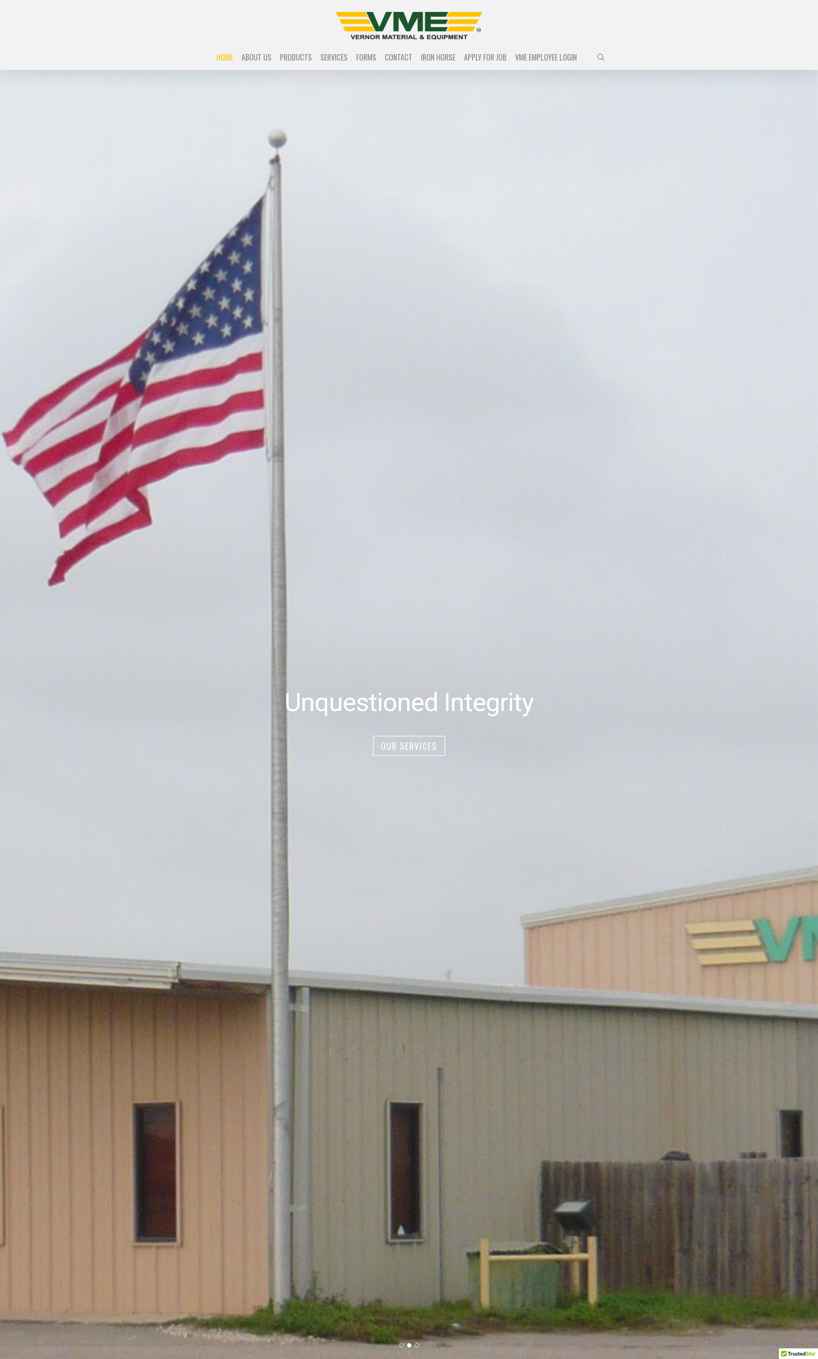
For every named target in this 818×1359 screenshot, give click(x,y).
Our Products (409, 746)
